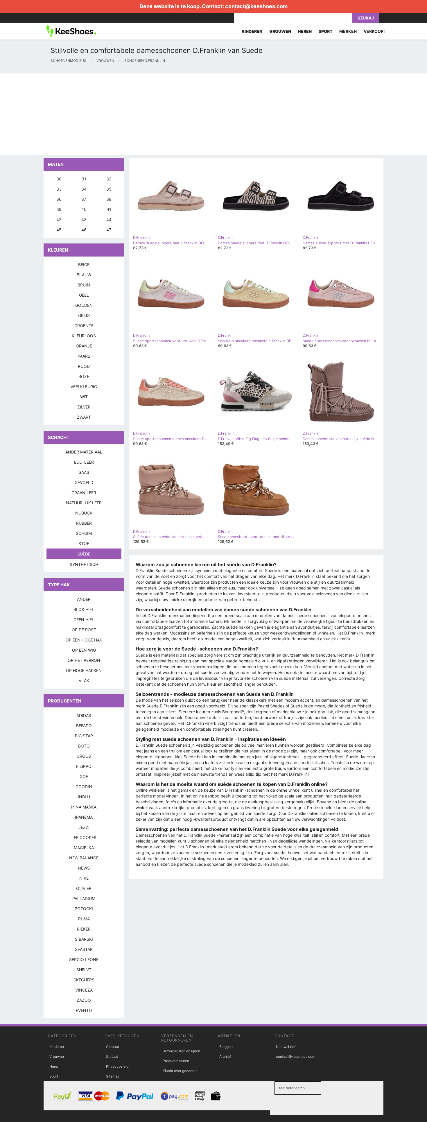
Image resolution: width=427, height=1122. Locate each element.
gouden (84, 305)
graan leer (83, 492)
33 (59, 189)
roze (83, 376)
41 (109, 209)
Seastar (84, 949)
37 (83, 199)
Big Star (84, 735)
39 (59, 209)
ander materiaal (83, 451)
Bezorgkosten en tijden (181, 1051)
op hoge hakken (84, 670)
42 (58, 219)
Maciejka (84, 847)
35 (109, 189)
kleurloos (84, 335)
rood (84, 366)
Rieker (84, 928)
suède (83, 553)
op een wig (84, 650)
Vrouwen (56, 1056)
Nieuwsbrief (285, 1046)
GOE (84, 776)
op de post (84, 629)
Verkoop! (374, 31)
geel (84, 295)
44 (109, 219)
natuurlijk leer (84, 502)
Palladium (83, 898)
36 (59, 199)
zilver (84, 406)
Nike (84, 878)
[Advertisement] (174, 114)
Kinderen (56, 1046)
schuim (84, 533)
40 (84, 209)
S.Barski (84, 939)
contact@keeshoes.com (256, 6)
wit (84, 396)
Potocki (84, 908)
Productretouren (176, 1061)
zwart (84, 417)
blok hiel (83, 609)
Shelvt (84, 969)
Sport (53, 1076)
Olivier (84, 888)
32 (108, 178)
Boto (84, 745)
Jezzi (83, 827)
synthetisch (84, 564)
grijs (84, 315)
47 (108, 229)
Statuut (112, 1056)
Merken (348, 31)
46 (84, 229)
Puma (84, 918)
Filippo (84, 766)
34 (84, 189)
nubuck (83, 512)
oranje (84, 345)
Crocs (84, 756)
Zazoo (84, 1000)
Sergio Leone (83, 959)
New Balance (83, 857)
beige (83, 264)
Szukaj (366, 17)
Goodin (84, 786)
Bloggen (226, 1046)
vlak (84, 680)
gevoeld (84, 482)
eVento (84, 1010)
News (84, 867)
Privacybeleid (117, 1066)
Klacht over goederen (180, 1071)
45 (59, 229)
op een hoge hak (84, 639)
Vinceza (84, 989)
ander (84, 599)
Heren (54, 1066)
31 (84, 178)
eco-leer (84, 462)
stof (83, 543)
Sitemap (112, 1076)
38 (109, 199)
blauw (84, 274)
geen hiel (83, 619)
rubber (84, 523)
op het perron (84, 660)
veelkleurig (84, 386)
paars (84, 356)
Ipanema (84, 817)
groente (84, 325)
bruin (84, 284)
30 (59, 178)
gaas (83, 472)
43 (84, 219)
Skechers (83, 979)
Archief (225, 1056)
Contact (112, 1046)
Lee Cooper (83, 837)
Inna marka (83, 806)
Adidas (83, 715)
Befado (84, 725)
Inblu (84, 796)
